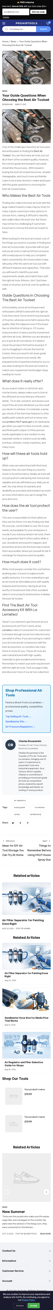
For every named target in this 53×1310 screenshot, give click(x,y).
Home (5, 41)
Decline (20, 1305)
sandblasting (35, 814)
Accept (33, 1305)
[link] (13, 1096)
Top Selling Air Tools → (18, 716)
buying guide (19, 807)
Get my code (38, 12)
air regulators (20, 800)
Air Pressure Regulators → (20, 726)
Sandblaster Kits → (16, 721)
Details (6, 17)
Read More (45, 1234)
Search (43, 29)
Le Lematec (40, 807)
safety (17, 814)
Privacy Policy (28, 1300)
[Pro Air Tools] (26, 23)
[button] (46, 1192)
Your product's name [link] (34, 1089)
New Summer (13, 1211)
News (13, 41)
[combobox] (26, 29)
